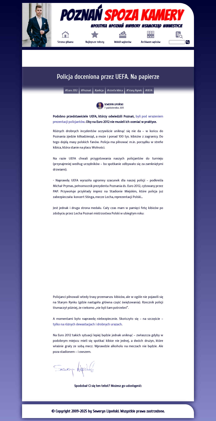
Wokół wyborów (122, 42)
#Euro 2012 (71, 90)
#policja (99, 90)
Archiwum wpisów (150, 42)
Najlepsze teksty (95, 42)
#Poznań (86, 90)
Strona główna (65, 42)
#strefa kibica (115, 90)
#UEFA (148, 90)
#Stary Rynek (134, 90)
